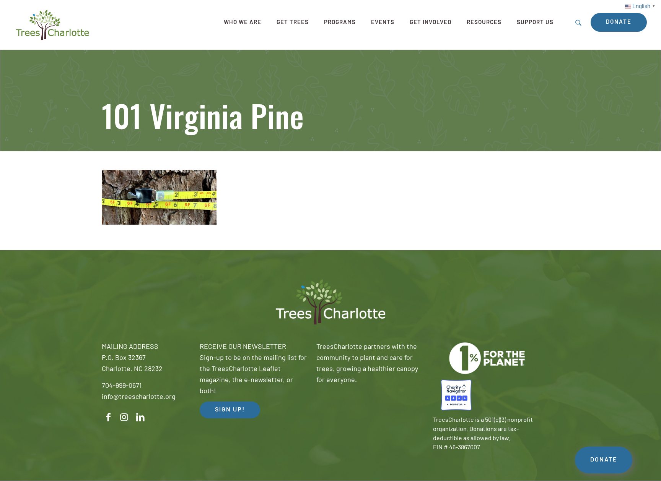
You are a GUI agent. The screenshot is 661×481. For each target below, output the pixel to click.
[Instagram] (124, 417)
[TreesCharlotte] (52, 25)
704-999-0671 (122, 386)
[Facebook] (108, 417)
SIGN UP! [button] (230, 410)
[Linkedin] (140, 417)
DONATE (603, 460)
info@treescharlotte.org (139, 397)
